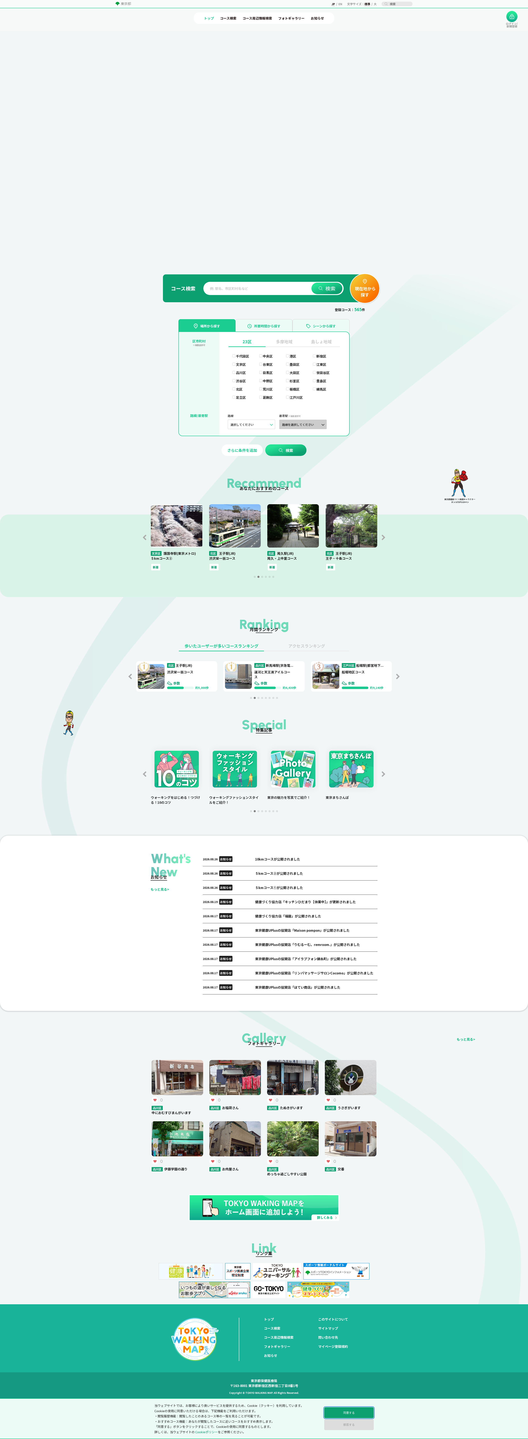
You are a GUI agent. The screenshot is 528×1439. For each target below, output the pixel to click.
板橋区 (294, 389)
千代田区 (242, 356)
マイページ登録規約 (333, 1346)
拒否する (349, 1424)
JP (333, 4)
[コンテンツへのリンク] (26, 74)
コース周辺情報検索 (278, 1337)
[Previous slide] (144, 537)
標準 (367, 4)
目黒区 (268, 372)
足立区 (241, 397)
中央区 (268, 356)
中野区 (268, 380)
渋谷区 (241, 380)
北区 (239, 389)
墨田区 (294, 364)
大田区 (294, 372)
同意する (349, 1413)
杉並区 (294, 380)
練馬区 (321, 389)
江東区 (321, 364)
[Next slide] (383, 537)
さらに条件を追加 (242, 450)
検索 (330, 288)
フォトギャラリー (277, 1346)
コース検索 (272, 1328)
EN (340, 4)
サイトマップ (328, 1328)
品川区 (241, 372)
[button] (255, 577)
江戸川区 (296, 397)
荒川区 (268, 389)
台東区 (268, 364)
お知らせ (270, 1355)
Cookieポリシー (206, 1432)
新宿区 (321, 356)
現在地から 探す (365, 292)
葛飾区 (268, 397)
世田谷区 (323, 372)
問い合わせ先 (328, 1337)
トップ (269, 1319)
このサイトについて (333, 1319)
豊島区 (321, 380)
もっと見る (160, 889)
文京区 (241, 364)
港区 (293, 356)
